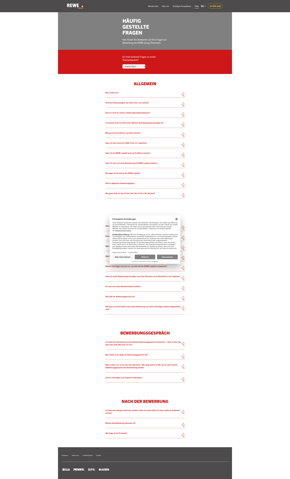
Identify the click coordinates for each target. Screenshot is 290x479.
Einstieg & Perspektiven (182, 6)
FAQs (197, 6)
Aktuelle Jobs (153, 6)
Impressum (65, 455)
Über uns (165, 6)
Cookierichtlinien (88, 455)
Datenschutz (75, 455)
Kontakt (98, 455)
